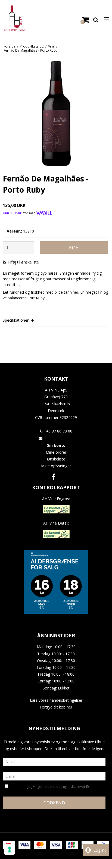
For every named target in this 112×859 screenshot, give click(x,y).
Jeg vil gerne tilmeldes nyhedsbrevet (56, 785)
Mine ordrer (56, 452)
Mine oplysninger (56, 465)
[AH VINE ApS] (28, 18)
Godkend (54, 803)
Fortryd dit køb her (56, 707)
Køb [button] (74, 247)
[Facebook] (53, 476)
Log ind (100, 850)
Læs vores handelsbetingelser (56, 700)
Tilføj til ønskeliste (23, 262)
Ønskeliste (56, 459)
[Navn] (54, 761)
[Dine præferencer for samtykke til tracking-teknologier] (9, 849)
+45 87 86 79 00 (57, 431)
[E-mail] (54, 776)
